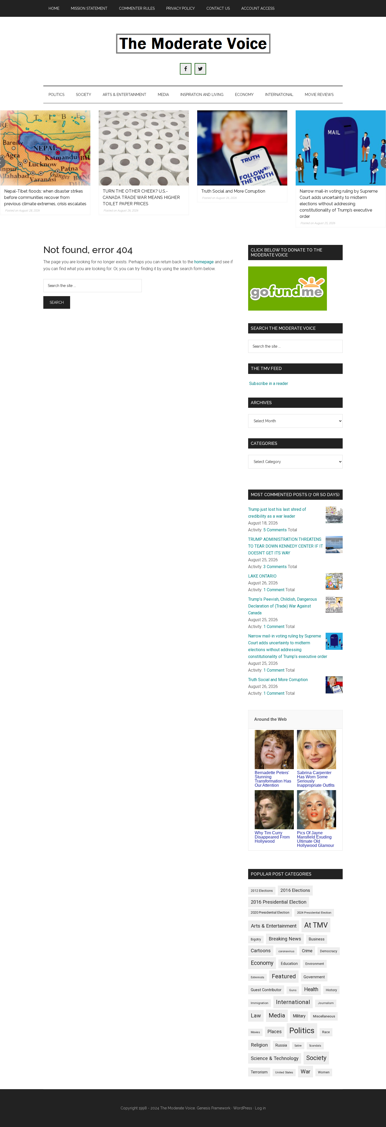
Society (316, 1058)
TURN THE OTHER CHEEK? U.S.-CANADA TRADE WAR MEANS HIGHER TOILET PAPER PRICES (141, 197)
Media (277, 1015)
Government (314, 977)
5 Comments (275, 529)
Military (299, 1015)
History (331, 990)
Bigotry (256, 939)
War (305, 1071)
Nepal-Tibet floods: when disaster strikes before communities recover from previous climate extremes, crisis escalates (45, 197)
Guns (292, 990)
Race (326, 1032)
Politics (302, 1030)
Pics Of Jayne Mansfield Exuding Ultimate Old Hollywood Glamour (315, 839)
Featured (284, 976)
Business (317, 939)
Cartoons (261, 951)
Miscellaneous (324, 1016)
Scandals (315, 1045)
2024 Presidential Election (314, 912)
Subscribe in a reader (268, 383)
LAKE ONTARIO (262, 576)
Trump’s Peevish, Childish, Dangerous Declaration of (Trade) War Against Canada (282, 606)
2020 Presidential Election (270, 912)
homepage (204, 261)
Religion (259, 1045)
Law (256, 1015)
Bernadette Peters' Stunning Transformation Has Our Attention (273, 779)
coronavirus (286, 951)
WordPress (242, 1108)
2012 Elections (262, 891)
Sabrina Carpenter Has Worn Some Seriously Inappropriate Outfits (316, 779)
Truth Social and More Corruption (233, 191)
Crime (307, 950)
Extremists (257, 977)
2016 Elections (295, 890)
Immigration (259, 1003)
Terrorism (259, 1072)
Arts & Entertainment (273, 926)
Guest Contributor (266, 989)
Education (289, 963)
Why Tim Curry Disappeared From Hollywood (272, 837)
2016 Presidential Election (278, 902)
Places (275, 1031)
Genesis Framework (213, 1108)
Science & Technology (275, 1058)
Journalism (326, 1003)
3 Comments (275, 566)
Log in (260, 1108)
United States (284, 1072)
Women (324, 1072)
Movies (255, 1032)
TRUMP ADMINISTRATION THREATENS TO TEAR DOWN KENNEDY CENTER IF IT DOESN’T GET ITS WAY (285, 546)
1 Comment (273, 589)
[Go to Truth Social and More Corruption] (242, 148)
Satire (298, 1045)
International (293, 1002)
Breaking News (285, 938)
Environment (314, 964)
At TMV (316, 925)
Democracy (328, 951)
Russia (281, 1045)
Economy (262, 963)
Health (311, 989)
